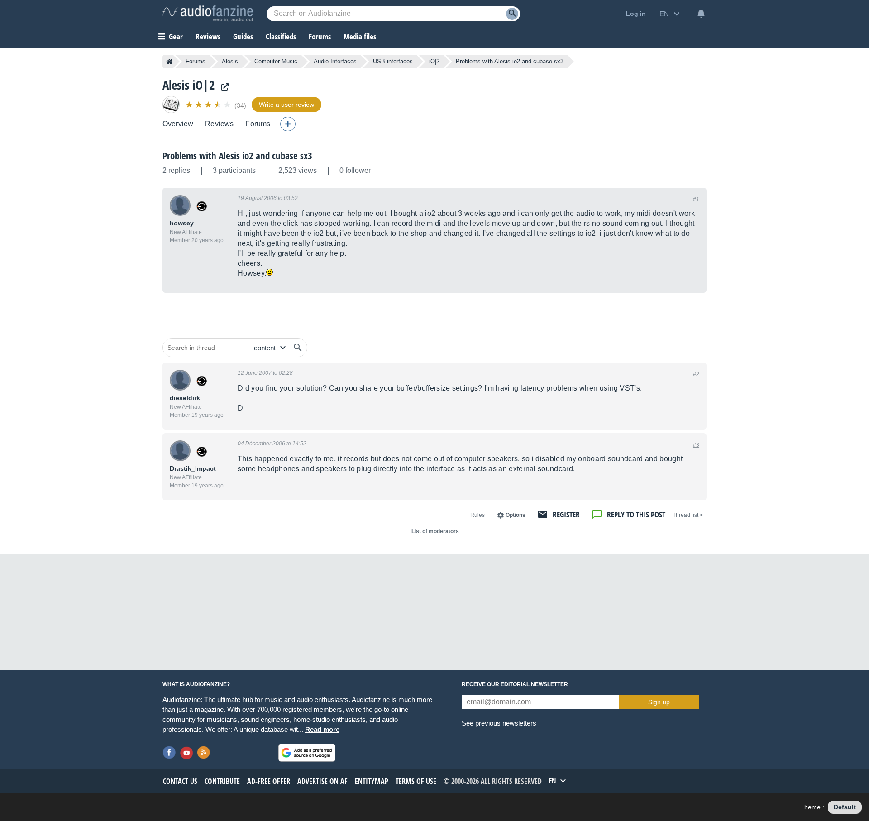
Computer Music (275, 61)
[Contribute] (288, 124)
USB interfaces (393, 61)
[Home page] (169, 61)
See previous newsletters (499, 723)
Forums (195, 61)
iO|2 (434, 61)
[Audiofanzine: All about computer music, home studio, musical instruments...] (207, 13)
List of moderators (435, 531)
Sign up (659, 702)
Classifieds (281, 36)
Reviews (208, 36)
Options (515, 515)
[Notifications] (701, 13)
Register (566, 514)
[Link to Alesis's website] (223, 87)
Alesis (230, 61)
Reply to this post (636, 514)
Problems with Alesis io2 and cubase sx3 (237, 155)
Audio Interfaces (335, 61)
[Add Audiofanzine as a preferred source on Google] (306, 753)
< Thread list (688, 515)
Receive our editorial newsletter (515, 684)
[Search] (512, 14)
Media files (360, 36)
